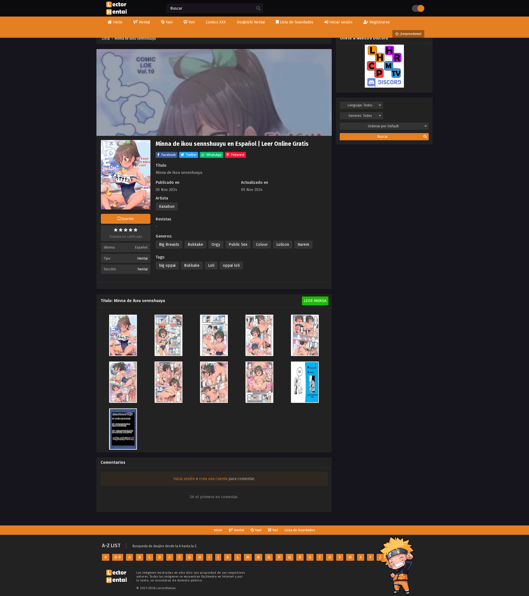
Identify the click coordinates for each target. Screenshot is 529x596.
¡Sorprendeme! (410, 34)
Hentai (142, 258)
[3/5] (125, 229)
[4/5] (130, 229)
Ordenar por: (383, 126)
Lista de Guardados (299, 530)
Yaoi (257, 530)
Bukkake (195, 244)
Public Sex (238, 244)
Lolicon (282, 244)
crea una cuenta (213, 478)
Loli (211, 265)
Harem (303, 244)
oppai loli (231, 265)
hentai (143, 269)
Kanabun (166, 206)
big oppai (167, 265)
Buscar (382, 137)
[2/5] (120, 229)
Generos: (360, 116)
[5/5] (135, 229)
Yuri (274, 530)
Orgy (216, 244)
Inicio (218, 530)
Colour (262, 244)
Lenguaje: (360, 105)
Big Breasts (169, 244)
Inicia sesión (184, 478)
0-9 (118, 557)
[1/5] (115, 229)
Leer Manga (315, 300)
